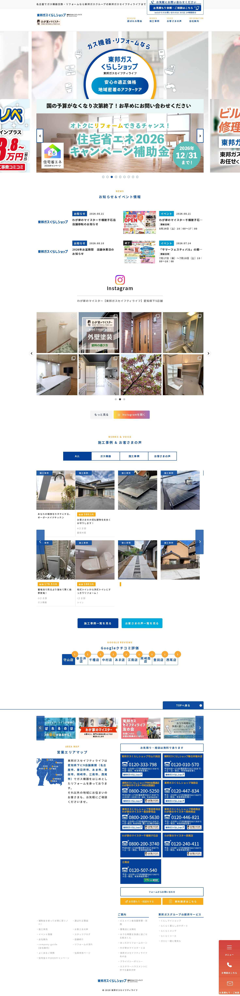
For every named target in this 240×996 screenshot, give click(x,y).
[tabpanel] (120, 136)
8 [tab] (133, 177)
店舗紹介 (79, 939)
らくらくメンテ (169, 930)
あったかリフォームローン (133, 942)
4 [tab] (116, 177)
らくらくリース (169, 935)
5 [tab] (120, 177)
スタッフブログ (83, 934)
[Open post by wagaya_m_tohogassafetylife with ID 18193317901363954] (99, 332)
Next (200, 136)
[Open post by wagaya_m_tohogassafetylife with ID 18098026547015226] (141, 374)
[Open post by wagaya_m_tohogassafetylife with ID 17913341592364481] (99, 374)
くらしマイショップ (171, 920)
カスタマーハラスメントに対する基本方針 (134, 968)
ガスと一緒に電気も (171, 940)
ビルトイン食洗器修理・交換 (134, 922)
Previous (39, 136)
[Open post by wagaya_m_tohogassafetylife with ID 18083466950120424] (57, 374)
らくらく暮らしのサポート (174, 925)
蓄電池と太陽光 (128, 929)
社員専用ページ (83, 952)
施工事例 (43, 929)
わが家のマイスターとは (132, 947)
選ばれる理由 (81, 920)
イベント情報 (45, 934)
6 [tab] (125, 177)
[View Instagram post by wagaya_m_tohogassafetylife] (74, 349)
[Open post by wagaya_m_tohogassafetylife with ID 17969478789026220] (57, 332)
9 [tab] (137, 177)
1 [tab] (103, 177)
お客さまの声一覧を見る (142, 623)
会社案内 (43, 939)
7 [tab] (129, 177)
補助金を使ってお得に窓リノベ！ (53, 922)
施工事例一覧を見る (98, 623)
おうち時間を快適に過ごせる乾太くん (134, 936)
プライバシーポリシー (131, 961)
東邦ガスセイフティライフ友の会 (133, 954)
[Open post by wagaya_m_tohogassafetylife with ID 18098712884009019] (183, 374)
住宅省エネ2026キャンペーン (54, 957)
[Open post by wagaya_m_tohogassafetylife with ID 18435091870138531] (183, 332)
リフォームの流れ (84, 944)
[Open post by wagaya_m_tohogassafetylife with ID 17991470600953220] (141, 332)
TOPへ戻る (183, 705)
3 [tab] (112, 177)
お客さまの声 (81, 929)
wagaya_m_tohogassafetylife (57, 315)
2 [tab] (108, 177)
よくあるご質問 (47, 952)
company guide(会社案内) (47, 946)
